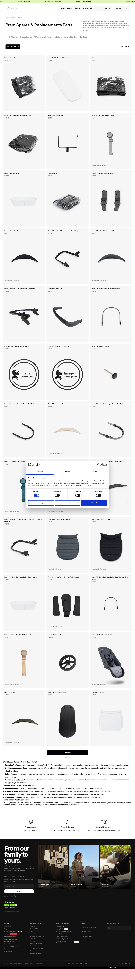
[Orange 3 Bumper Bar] (67, 314)
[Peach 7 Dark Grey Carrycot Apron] (67, 545)
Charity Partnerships (10, 936)
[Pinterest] (123, 963)
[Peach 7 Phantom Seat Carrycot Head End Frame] (24, 314)
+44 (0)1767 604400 (87, 937)
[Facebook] (119, 963)
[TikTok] (130, 963)
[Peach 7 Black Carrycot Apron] (111, 545)
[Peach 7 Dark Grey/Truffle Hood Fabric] (111, 256)
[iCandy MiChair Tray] (111, 718)
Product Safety (34, 929)
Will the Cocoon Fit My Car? (63, 931)
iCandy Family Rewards (12, 931)
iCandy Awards (60, 926)
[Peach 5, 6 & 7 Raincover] (24, 83)
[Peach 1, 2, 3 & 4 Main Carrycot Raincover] (24, 141)
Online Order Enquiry (36, 936)
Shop (63, 8)
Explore (69, 8)
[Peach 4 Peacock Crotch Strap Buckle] (24, 487)
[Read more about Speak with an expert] (104, 826)
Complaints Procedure (36, 948)
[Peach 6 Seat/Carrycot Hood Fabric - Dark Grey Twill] (111, 487)
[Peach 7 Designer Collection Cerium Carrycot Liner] (24, 602)
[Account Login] (123, 8)
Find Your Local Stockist (11, 939)
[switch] (57, 495)
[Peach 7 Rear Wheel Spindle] (111, 372)
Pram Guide (59, 934)
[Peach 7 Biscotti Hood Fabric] (67, 429)
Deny (41, 503)
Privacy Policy (39, 963)
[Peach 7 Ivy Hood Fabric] (24, 718)
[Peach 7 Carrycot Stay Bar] (67, 141)
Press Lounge (34, 951)
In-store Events (8, 951)
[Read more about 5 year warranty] (31, 826)
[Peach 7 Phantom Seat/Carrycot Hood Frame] (111, 314)
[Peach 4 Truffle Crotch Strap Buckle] (111, 141)
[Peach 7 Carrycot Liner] (24, 198)
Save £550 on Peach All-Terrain (69, 1)
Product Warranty (35, 946)
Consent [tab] (40, 471)
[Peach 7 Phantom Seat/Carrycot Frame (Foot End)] (111, 429)
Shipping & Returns (35, 941)
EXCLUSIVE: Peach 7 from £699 (38, 1)
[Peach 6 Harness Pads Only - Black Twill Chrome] (67, 602)
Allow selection (67, 503)
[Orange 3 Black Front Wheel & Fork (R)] (24, 372)
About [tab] (95, 471)
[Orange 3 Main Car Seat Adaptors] (111, 198)
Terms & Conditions (29, 963)
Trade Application (9, 949)
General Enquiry (34, 934)
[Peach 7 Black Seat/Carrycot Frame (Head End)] (67, 256)
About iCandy (8, 926)
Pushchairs (13, 17)
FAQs (31, 931)
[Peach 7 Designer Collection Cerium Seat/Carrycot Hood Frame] (111, 602)
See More (71, 753)
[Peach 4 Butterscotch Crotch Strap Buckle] (24, 660)
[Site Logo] (12, 8)
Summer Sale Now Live (10, 1)
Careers (10, 934)
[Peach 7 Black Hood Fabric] (24, 256)
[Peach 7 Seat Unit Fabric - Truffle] (111, 660)
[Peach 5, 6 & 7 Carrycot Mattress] (67, 83)
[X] (116, 963)
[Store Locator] (120, 8)
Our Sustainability (9, 941)
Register (19, 891)
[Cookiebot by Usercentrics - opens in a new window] (99, 464)
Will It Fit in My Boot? (62, 939)
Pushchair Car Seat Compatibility (67, 942)
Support (77, 8)
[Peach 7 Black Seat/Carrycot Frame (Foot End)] (24, 429)
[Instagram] (113, 963)
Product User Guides (36, 943)
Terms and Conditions (36, 953)
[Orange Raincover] (111, 83)
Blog (5, 929)
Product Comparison (10, 944)
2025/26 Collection (10, 946)
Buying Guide (87, 8)
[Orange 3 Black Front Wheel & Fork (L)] (67, 372)
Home (7, 17)
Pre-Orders (33, 938)
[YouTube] (126, 963)
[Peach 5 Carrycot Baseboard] (67, 718)
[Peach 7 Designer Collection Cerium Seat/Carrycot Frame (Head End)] (24, 545)
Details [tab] (67, 471)
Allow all (94, 503)
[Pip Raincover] (67, 198)
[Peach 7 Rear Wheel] (67, 660)
